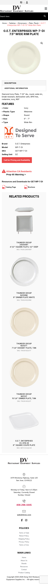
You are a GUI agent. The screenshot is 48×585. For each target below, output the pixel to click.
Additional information (16, 88)
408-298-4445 (24, 505)
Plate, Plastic (34, 23)
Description (10, 83)
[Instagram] (26, 520)
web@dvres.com (24, 515)
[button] (42, 43)
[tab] (24, 83)
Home (4, 23)
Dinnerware (22, 23)
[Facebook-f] (22, 520)
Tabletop (12, 23)
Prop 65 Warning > (16, 174)
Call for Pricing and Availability (17, 160)
